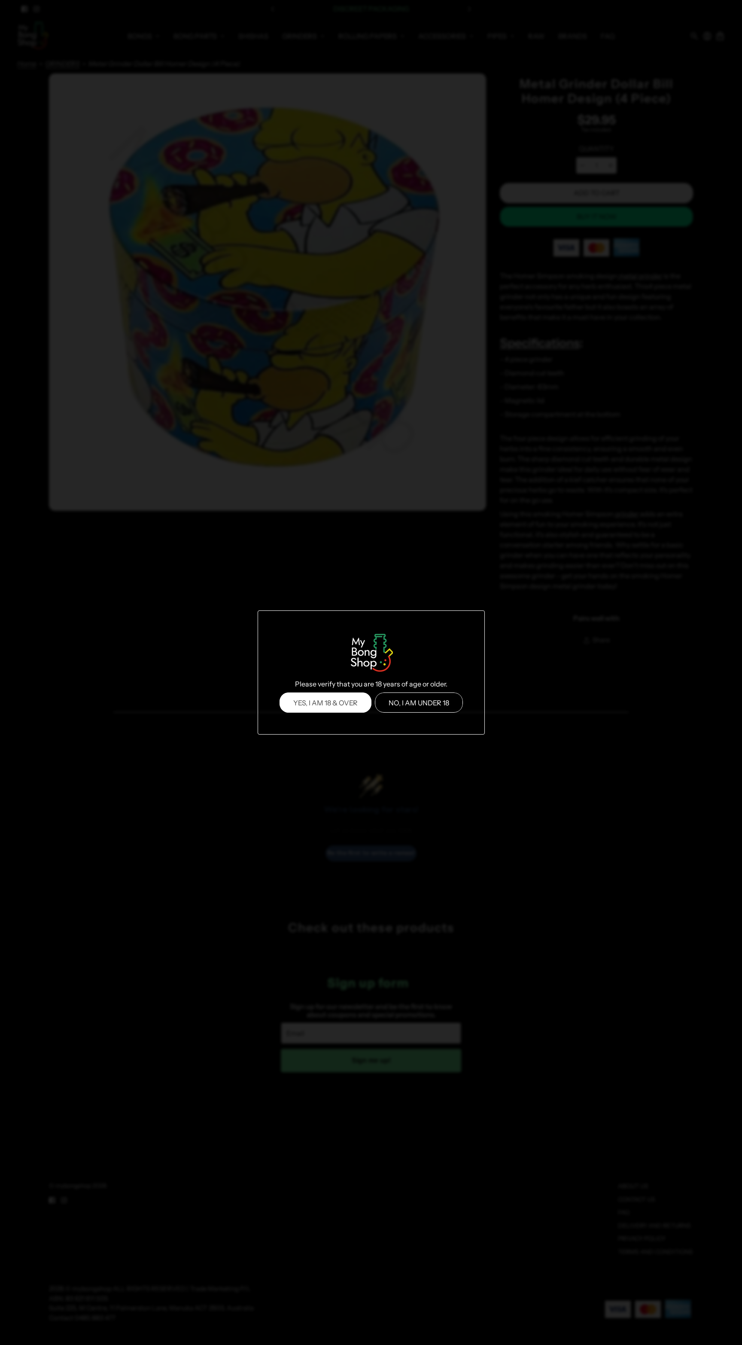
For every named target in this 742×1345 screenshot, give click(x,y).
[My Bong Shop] (371, 653)
